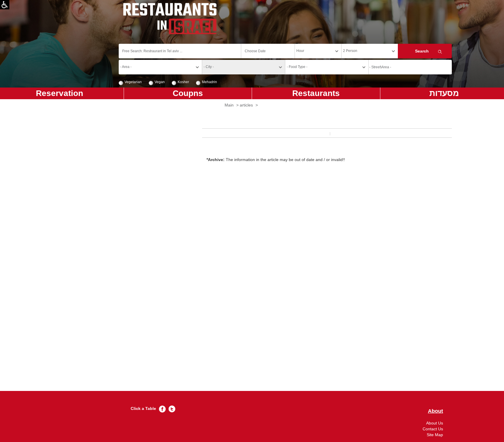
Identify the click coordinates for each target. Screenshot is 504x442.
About (435, 411)
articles (246, 105)
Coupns (188, 93)
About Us (434, 423)
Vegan (160, 82)
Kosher (183, 82)
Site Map (435, 434)
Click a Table (143, 408)
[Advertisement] (285, 281)
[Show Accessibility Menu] (4, 4)
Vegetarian (133, 82)
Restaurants (316, 93)
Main (229, 105)
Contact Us (433, 429)
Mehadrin (209, 82)
